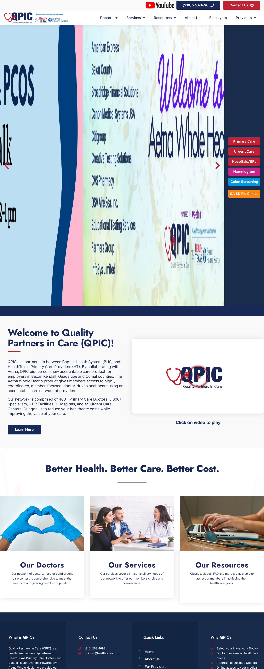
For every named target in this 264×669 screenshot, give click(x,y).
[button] (7, 165)
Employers (218, 18)
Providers (244, 18)
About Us (192, 18)
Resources (163, 18)
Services (133, 18)
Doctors (106, 18)
